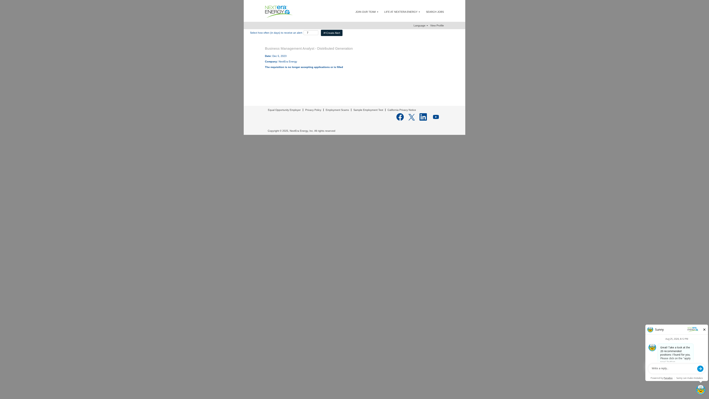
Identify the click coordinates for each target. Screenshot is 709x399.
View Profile (437, 25)
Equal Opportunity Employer (284, 109)
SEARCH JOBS (435, 11)
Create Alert (333, 32)
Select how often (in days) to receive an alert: (276, 32)
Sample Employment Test (368, 109)
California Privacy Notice (402, 109)
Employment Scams (337, 109)
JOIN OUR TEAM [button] (365, 11)
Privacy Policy (313, 109)
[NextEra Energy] (279, 12)
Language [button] (420, 25)
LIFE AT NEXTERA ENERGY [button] (401, 11)
